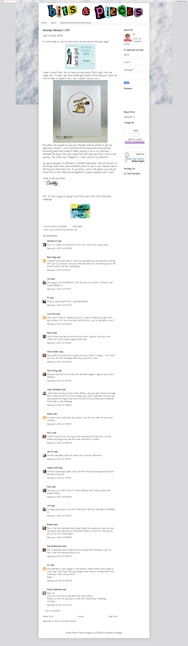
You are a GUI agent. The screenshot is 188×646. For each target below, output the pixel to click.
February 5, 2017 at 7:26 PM (59, 424)
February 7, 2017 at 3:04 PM (59, 515)
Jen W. (50, 451)
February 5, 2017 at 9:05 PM (59, 443)
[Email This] (73, 226)
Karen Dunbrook (54, 589)
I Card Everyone (133, 173)
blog (48, 169)
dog (50, 229)
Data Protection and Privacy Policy (75, 22)
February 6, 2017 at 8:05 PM (59, 497)
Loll (48, 278)
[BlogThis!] (75, 226)
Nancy (49, 332)
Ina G (49, 432)
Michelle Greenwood (86, 163)
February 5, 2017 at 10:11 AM (59, 343)
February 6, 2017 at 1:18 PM (59, 459)
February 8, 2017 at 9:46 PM (59, 580)
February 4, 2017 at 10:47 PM (59, 305)
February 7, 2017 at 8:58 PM (59, 537)
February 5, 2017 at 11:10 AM (59, 380)
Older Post (113, 616)
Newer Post (48, 616)
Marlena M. (52, 241)
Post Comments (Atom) (65, 621)
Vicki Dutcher (53, 351)
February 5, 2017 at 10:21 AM (59, 361)
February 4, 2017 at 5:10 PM (59, 289)
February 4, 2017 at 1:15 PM (58, 270)
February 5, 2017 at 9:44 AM (59, 324)
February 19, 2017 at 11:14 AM (59, 605)
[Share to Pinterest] (81, 226)
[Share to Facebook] (79, 226)
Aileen (49, 413)
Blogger (119, 632)
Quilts (53, 22)
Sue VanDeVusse (54, 546)
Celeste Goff (52, 467)
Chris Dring (52, 370)
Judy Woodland (54, 389)
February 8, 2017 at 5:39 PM (59, 556)
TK (48, 297)
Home (44, 22)
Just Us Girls (66, 41)
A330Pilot (99, 632)
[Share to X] (77, 226)
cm (48, 565)
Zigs (75, 229)
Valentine (69, 229)
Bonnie (50, 524)
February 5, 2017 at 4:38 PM (59, 405)
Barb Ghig (51, 257)
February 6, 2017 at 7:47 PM (59, 478)
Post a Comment (52, 610)
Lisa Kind (51, 314)
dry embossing (59, 229)
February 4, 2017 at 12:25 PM (59, 248)
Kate (49, 486)
